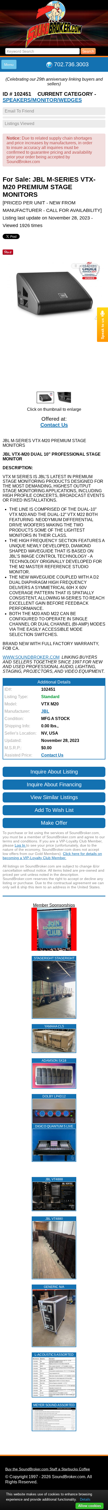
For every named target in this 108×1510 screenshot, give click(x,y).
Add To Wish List (54, 810)
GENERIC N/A (54, 1287)
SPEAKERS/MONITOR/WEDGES (42, 100)
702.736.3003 (71, 64)
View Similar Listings (54, 797)
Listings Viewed (19, 123)
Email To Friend (19, 111)
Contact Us (54, 425)
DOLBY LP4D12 (54, 1096)
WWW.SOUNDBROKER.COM (31, 657)
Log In (20, 845)
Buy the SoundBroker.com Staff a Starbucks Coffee (47, 1469)
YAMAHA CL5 (54, 1026)
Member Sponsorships (54, 905)
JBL (45, 711)
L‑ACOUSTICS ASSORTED (54, 1355)
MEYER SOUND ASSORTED (54, 1405)
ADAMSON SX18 (54, 1060)
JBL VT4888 (54, 1179)
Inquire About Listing (54, 772)
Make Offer (54, 823)
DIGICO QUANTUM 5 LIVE (54, 1126)
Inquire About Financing (54, 784)
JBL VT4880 (54, 1219)
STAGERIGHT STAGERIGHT (54, 958)
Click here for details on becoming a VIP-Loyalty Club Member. (52, 856)
